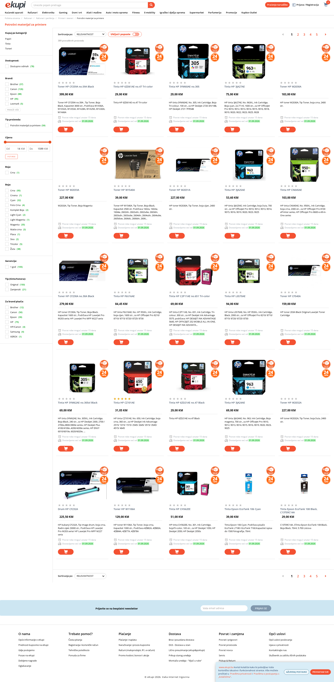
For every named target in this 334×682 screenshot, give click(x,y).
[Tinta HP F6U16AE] (138, 270)
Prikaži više (13, 110)
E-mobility (149, 12)
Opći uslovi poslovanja (280, 639)
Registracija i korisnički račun (83, 645)
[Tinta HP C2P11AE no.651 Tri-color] (193, 270)
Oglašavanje (24, 665)
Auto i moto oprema (117, 12)
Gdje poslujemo (26, 650)
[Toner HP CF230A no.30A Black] (82, 270)
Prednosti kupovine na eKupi (33, 645)
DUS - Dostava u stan (179, 645)
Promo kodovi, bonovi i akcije (134, 655)
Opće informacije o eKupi (31, 639)
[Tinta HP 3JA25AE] (249, 164)
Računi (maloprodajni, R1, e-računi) (137, 650)
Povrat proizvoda (228, 645)
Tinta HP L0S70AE (235, 296)
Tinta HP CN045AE (291, 190)
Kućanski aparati (14, 12)
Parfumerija (214, 12)
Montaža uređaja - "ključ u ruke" (185, 660)
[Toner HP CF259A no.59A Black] (82, 61)
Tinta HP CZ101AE (124, 402)
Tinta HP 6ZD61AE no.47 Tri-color (133, 86)
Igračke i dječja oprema (172, 12)
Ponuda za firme (77, 655)
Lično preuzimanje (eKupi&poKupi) (187, 650)
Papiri (8, 38)
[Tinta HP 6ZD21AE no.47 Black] (193, 377)
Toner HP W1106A (124, 509)
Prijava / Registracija (307, 4)
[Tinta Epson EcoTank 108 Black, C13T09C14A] (305, 483)
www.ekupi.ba (226, 667)
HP (11, 98)
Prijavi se (261, 608)
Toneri (8, 48)
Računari (33, 12)
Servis (222, 655)
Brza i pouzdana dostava (181, 639)
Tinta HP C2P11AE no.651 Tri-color (189, 296)
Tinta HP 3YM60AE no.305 (184, 86)
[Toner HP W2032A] (305, 377)
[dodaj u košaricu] (65, 129)
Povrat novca (226, 650)
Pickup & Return (227, 660)
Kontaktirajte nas (278, 650)
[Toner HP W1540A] (138, 164)
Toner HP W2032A (290, 402)
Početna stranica (12, 18)
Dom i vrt (77, 12)
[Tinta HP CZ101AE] (138, 377)
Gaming (63, 12)
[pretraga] (151, 5)
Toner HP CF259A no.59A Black (76, 86)
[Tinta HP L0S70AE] (249, 270)
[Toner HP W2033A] (82, 164)
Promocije (231, 12)
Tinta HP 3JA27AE (234, 86)
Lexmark (14, 103)
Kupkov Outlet (249, 12)
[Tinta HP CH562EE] (193, 483)
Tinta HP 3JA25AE (235, 190)
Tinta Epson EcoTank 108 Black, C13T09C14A (298, 510)
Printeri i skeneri (65, 18)
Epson (13, 93)
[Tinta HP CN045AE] (305, 164)
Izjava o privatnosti (279, 645)
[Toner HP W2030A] (304, 61)
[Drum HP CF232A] (82, 483)
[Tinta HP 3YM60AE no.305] (193, 61)
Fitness (136, 12)
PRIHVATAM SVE (320, 672)
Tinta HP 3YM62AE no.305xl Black (77, 402)
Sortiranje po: (65, 34)
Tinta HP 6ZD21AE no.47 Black (187, 402)
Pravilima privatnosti (241, 673)
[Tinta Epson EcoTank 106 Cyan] (249, 483)
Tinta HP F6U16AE (124, 296)
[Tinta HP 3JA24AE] (249, 377)
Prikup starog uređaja (180, 655)
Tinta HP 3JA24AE (235, 402)
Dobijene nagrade (27, 660)
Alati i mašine (93, 12)
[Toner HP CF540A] (305, 270)
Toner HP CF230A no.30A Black (76, 296)
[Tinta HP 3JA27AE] (249, 61)
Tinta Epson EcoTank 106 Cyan (243, 509)
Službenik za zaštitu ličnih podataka (287, 655)
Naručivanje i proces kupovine (134, 645)
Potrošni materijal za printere (25, 125)
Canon (13, 89)
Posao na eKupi (26, 655)
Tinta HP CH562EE (179, 509)
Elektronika (48, 12)
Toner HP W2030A (290, 86)
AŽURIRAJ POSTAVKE (296, 672)
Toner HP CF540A (290, 296)
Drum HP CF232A (68, 509)
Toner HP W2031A (179, 190)
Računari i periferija (45, 18)
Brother (14, 84)
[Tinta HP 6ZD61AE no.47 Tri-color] (138, 61)
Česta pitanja (75, 639)
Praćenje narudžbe (277, 4)
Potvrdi (11, 156)
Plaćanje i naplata (128, 639)
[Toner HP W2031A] (193, 164)
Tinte (7, 43)
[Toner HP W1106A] (138, 483)
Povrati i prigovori (228, 639)
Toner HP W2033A (68, 190)
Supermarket (197, 12)
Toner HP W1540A (124, 190)
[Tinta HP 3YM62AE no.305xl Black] (82, 377)
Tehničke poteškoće (79, 650)
